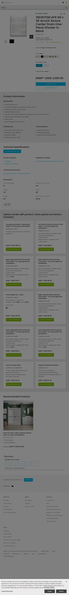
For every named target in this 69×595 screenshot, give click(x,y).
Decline (61, 591)
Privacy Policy (49, 588)
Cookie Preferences (7, 591)
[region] (34, 587)
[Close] (66, 581)
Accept (50, 591)
